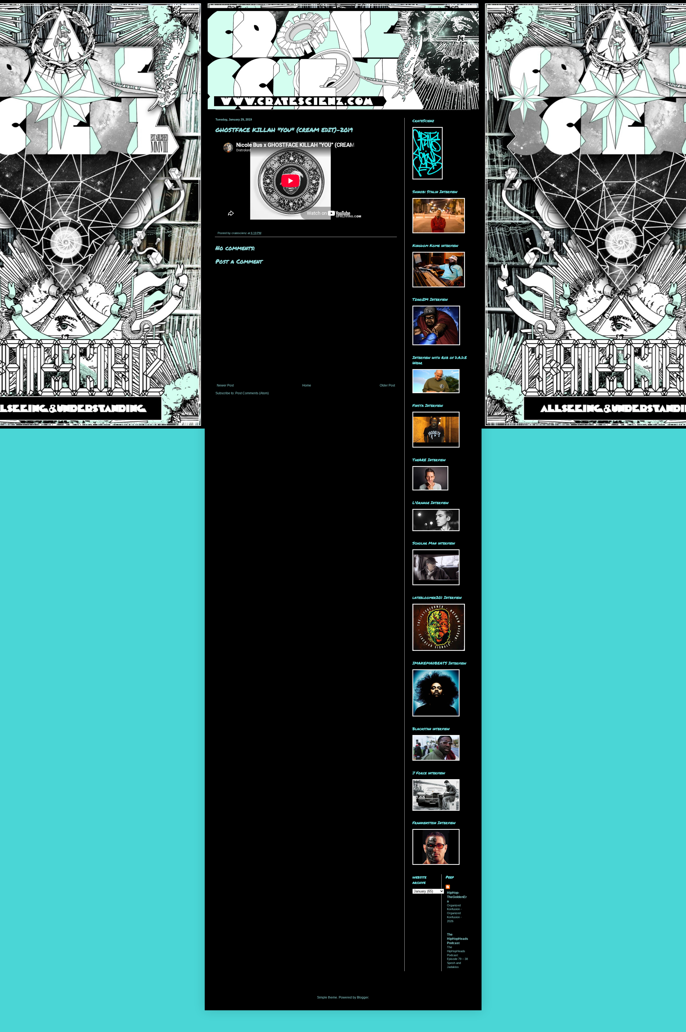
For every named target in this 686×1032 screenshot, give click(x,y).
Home (306, 385)
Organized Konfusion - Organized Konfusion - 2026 (454, 913)
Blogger (362, 997)
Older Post (387, 385)
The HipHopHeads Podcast (457, 939)
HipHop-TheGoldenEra (457, 897)
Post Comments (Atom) (252, 393)
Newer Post (225, 385)
